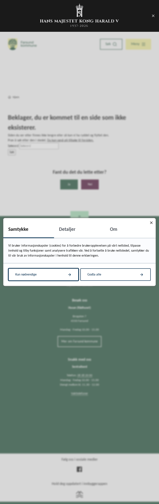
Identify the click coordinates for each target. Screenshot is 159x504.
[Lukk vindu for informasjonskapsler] (151, 222)
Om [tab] (113, 229)
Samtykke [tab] (18, 229)
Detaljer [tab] (67, 229)
